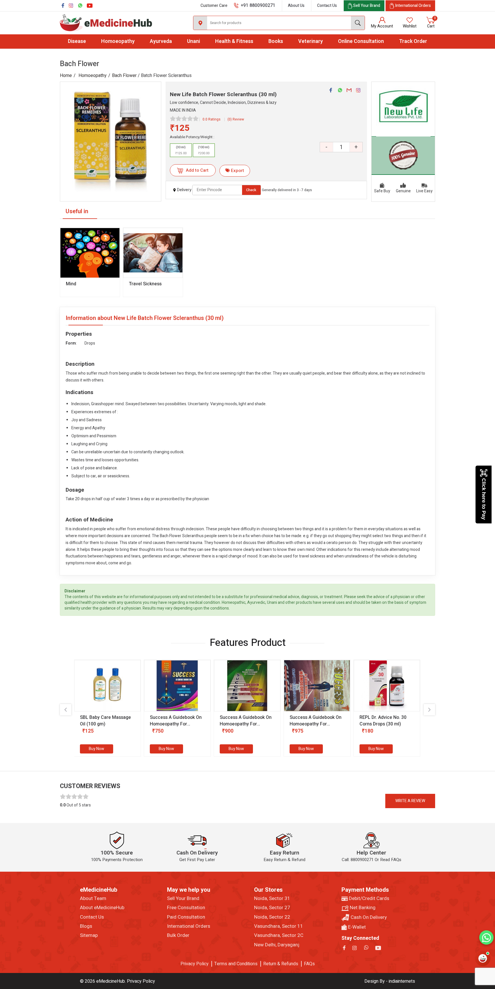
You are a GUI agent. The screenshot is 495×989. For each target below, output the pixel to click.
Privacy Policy (194, 963)
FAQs (309, 963)
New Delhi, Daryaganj (276, 944)
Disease (77, 41)
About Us (296, 6)
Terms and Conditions (236, 963)
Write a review (410, 801)
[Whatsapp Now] (486, 937)
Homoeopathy (118, 41)
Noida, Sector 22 (272, 917)
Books (275, 41)
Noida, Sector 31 (272, 898)
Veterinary (310, 41)
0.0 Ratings (212, 119)
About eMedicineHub (102, 907)
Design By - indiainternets (389, 981)
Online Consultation (361, 41)
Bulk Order (178, 935)
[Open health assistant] (482, 958)
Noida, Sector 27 (272, 907)
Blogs (86, 926)
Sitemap (89, 935)
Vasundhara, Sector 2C (278, 935)
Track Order (413, 41)
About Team (93, 898)
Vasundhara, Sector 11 (278, 926)
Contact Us (327, 6)
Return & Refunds (280, 963)
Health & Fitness (234, 41)
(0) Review (235, 119)
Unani (193, 41)
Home (66, 75)
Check (251, 190)
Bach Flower (124, 75)
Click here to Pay (484, 499)
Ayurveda (161, 41)
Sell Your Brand (183, 898)
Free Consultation (186, 907)
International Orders (188, 926)
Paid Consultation (186, 917)
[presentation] (65, 709)
